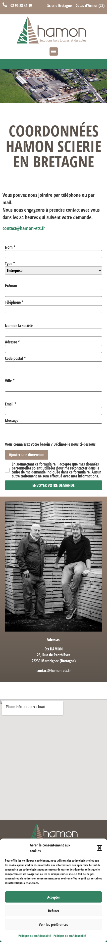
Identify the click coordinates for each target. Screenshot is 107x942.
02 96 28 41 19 (21, 5)
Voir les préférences (53, 924)
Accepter (53, 897)
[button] (99, 847)
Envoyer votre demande (53, 485)
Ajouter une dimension (26, 454)
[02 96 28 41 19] (4, 4)
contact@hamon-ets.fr (23, 228)
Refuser (53, 910)
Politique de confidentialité (34, 936)
